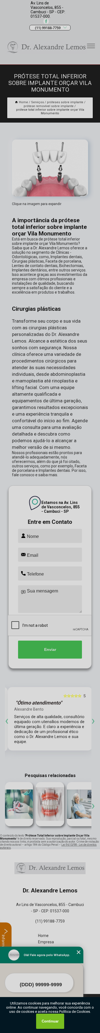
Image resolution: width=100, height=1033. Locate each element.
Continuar (50, 1021)
